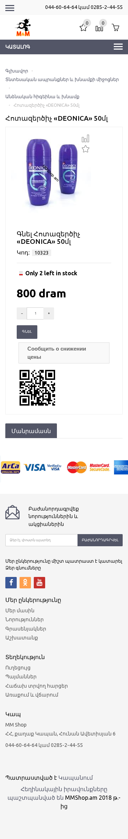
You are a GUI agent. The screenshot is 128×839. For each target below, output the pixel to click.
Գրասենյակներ (25, 629)
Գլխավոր (16, 70)
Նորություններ (24, 619)
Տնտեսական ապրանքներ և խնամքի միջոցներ (62, 79)
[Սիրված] (85, 148)
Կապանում (75, 777)
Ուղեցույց (18, 667)
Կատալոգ (17, 47)
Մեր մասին (19, 610)
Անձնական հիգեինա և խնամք (42, 96)
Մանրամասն (31, 431)
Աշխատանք (21, 637)
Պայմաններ (21, 676)
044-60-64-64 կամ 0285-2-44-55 (84, 7)
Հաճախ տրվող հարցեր (36, 686)
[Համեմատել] (85, 138)
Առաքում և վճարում (31, 695)
